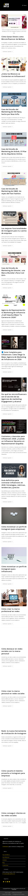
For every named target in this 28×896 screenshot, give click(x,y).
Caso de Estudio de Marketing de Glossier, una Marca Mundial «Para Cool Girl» (13, 271)
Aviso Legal (7, 892)
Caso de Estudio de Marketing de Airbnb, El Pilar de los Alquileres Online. (13, 151)
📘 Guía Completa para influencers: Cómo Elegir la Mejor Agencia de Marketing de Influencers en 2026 (13, 356)
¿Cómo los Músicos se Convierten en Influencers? (13, 75)
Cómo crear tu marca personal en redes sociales (13, 692)
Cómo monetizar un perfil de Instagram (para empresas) (14, 528)
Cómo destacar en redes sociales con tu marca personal (11, 651)
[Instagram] (5, 882)
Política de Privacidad (17, 892)
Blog (4, 862)
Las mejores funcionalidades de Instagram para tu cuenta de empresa (14, 230)
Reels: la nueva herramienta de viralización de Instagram (13, 732)
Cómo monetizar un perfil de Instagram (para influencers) (14, 568)
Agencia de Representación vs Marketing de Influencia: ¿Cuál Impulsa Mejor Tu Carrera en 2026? (13, 313)
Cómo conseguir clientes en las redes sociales (13, 814)
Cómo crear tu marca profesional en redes (10, 610)
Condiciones (5, 865)
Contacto (5, 860)
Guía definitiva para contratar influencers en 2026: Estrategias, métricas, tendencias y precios (13, 484)
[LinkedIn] (7, 882)
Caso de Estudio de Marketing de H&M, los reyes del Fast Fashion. (11, 191)
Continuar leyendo (8, 51)
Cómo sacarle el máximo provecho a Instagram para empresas (13, 773)
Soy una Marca (6, 854)
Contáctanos (5, 846)
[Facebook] (9, 882)
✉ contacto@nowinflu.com (9, 874)
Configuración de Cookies (18, 894)
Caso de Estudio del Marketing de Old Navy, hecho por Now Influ (11, 111)
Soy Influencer (6, 857)
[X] (3, 882)
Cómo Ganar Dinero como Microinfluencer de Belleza (13, 37)
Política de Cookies (6, 894)
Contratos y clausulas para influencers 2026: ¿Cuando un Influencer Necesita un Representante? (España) (13, 440)
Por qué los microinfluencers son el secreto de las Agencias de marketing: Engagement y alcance (14, 398)
